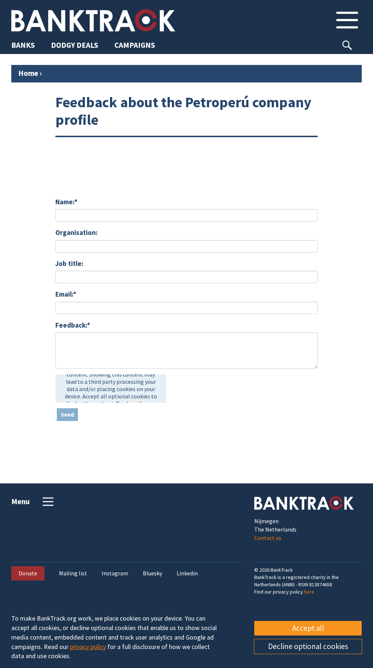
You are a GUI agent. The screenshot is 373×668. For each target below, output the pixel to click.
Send (67, 414)
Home (28, 73)
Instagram (115, 573)
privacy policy (88, 646)
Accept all (308, 628)
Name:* (66, 201)
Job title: (69, 263)
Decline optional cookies (308, 646)
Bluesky (152, 573)
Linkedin (187, 573)
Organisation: (76, 232)
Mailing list (73, 573)
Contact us (267, 537)
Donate (28, 573)
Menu (20, 501)
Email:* (65, 294)
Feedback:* (72, 325)
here (309, 591)
